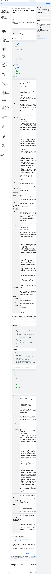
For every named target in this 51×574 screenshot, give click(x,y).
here (28, 229)
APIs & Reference (10, 4)
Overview (2, 4)
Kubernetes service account (30, 243)
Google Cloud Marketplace (14, 565)
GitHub (32, 563)
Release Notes (22, 565)
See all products (13, 563)
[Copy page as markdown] (19, 12)
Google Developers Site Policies (23, 557)
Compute (20, 8)
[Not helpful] (28, 551)
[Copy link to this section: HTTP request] (18, 16)
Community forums (23, 563)
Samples (15, 4)
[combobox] (32, 1)
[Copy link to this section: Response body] (18, 314)
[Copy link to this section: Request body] (18, 37)
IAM (13, 545)
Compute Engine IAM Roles (32, 548)
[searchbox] (5, 7)
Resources (18, 4)
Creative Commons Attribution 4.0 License (31, 556)
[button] (5, 13)
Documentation (16, 8)
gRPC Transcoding (18, 24)
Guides (6, 4)
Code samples (32, 565)
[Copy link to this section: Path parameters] (19, 27)
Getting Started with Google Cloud (35, 564)
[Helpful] (27, 551)
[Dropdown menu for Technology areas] (15, 1)
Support (22, 564)
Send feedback (27, 553)
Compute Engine (5, 3)
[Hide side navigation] (9, 572)
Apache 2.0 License (14, 557)
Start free (48, 3)
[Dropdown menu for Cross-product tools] (23, 1)
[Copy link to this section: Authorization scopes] (20, 534)
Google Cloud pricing (13, 564)
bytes (23, 211)
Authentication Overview (23, 540)
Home (13, 8)
